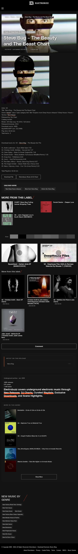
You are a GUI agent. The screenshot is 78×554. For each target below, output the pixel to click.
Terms (53, 550)
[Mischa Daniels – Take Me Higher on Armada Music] (10, 466)
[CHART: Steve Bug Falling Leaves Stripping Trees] (7, 206)
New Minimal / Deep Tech (10, 521)
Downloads (10, 395)
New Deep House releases (13, 189)
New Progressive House (9, 530)
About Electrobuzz (29, 550)
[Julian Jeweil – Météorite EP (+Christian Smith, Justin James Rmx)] (13, 320)
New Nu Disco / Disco (9, 537)
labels (8, 386)
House (23, 32)
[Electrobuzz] (39, 3)
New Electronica (7, 527)
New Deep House (7, 511)
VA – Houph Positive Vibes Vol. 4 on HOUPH (32, 436)
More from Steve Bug (31, 189)
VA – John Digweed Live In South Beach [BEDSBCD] (24, 216)
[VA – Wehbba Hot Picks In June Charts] (65, 286)
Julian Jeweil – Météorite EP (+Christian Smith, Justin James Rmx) (12, 335)
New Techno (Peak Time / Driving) (12, 504)
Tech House (30, 32)
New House (18, 511)
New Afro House (7, 534)
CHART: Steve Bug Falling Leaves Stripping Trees (23, 203)
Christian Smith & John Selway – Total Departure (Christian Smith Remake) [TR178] (38, 301)
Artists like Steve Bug (47, 189)
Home (7, 17)
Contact (58, 550)
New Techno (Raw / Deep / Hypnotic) (13, 514)
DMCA (64, 550)
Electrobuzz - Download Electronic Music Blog (43, 547)
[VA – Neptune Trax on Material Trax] (10, 427)
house (8, 112)
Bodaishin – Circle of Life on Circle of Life (31, 410)
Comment (39, 346)
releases (8, 382)
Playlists (48, 392)
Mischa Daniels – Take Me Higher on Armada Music (35, 461)
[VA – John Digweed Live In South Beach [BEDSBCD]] (7, 219)
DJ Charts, (27, 392)
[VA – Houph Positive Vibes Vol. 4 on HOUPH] (10, 440)
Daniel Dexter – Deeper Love (63, 202)
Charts (13, 17)
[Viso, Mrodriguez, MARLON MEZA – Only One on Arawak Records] (10, 453)
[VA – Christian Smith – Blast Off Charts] (13, 286)
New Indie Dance (7, 524)
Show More (39, 477)
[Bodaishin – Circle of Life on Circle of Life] (10, 415)
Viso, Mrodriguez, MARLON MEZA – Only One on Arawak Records (40, 449)
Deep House (14, 32)
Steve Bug (20, 17)
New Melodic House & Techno (11, 517)
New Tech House (7, 508)
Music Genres (72, 550)
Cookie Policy (46, 550)
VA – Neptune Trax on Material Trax (30, 423)
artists (7, 384)
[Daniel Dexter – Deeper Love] (46, 206)
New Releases (12, 392)
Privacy (38, 550)
